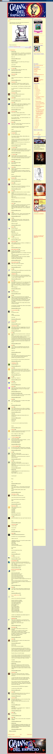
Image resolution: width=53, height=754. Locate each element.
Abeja (12, 399)
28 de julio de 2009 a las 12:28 (16, 66)
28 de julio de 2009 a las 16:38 (16, 343)
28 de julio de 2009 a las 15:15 (16, 293)
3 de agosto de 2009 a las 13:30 (16, 710)
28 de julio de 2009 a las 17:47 (16, 384)
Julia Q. (12, 203)
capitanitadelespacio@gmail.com (39, 74)
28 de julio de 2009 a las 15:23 (16, 319)
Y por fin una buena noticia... (40, 102)
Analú (12, 190)
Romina (12, 533)
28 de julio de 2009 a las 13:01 (16, 152)
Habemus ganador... (39, 117)
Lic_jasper (13, 68)
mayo (37, 120)
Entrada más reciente (11, 734)
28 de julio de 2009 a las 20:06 (16, 435)
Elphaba (12, 386)
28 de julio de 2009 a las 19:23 (16, 427)
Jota (12, 236)
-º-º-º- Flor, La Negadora (15, 437)
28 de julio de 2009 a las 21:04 (16, 483)
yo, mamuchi (13, 147)
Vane (12, 555)
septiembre (37, 93)
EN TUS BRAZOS (14, 560)
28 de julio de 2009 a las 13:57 (16, 216)
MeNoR (12, 161)
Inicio (21, 734)
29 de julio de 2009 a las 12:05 (16, 593)
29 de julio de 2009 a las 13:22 (16, 616)
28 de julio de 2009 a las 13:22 (16, 176)
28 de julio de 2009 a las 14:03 (16, 225)
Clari (12, 290)
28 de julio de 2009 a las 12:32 (16, 72)
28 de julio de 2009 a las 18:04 (16, 397)
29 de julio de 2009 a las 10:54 (16, 567)
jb (11, 212)
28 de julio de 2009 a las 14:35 (16, 267)
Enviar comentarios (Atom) (16, 736)
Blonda (12, 122)
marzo (37, 122)
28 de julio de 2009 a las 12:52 (16, 131)
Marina (12, 280)
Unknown (12, 429)
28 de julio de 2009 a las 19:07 (16, 412)
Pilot (12, 332)
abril (36, 121)
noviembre (37, 90)
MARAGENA (13, 618)
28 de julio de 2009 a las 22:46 (16, 522)
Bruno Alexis (13, 627)
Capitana (29, 47)
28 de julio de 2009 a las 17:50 (16, 391)
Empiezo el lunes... (38, 101)
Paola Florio (13, 92)
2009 (36, 88)
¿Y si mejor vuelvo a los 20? (40, 109)
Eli (11, 295)
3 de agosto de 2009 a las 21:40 (16, 715)
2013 (36, 84)
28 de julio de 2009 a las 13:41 (16, 210)
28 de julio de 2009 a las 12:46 (16, 109)
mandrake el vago (14, 325)
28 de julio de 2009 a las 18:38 (16, 405)
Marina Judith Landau (14, 249)
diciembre (37, 89)
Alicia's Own (13, 74)
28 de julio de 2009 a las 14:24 (16, 239)
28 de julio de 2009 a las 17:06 (16, 361)
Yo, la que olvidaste (14, 310)
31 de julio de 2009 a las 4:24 (15, 704)
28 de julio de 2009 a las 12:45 (16, 100)
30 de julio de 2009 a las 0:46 (15, 690)
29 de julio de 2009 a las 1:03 (15, 531)
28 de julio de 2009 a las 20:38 (16, 450)
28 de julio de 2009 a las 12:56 (16, 145)
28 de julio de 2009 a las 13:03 (16, 165)
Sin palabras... (38, 108)
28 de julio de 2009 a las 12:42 (16, 80)
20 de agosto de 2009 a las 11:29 (16, 729)
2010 (36, 87)
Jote (12, 516)
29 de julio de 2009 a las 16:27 (16, 643)
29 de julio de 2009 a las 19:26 (16, 661)
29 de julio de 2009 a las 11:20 (16, 585)
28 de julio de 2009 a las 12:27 (16, 58)
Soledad (12, 97)
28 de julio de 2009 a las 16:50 (16, 352)
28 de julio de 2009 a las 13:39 (16, 201)
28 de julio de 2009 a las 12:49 (16, 120)
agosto (37, 94)
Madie (12, 587)
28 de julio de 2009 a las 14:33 (16, 260)
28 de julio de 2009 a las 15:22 (16, 308)
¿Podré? (37, 116)
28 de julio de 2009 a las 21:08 (16, 492)
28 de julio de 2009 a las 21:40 (16, 504)
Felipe (12, 381)
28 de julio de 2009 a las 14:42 (16, 272)
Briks (12, 345)
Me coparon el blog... (39, 98)
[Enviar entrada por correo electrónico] (30, 46)
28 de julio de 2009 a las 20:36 (16, 444)
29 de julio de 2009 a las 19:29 (16, 670)
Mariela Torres (13, 241)
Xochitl (12, 102)
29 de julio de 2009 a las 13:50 (16, 625)
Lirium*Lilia (13, 697)
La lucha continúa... (38, 115)
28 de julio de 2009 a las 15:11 (16, 288)
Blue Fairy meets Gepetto (15, 569)
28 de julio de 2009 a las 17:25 (16, 379)
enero (37, 125)
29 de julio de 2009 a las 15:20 (16, 637)
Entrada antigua (29, 734)
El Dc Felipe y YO (14, 494)
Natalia (12, 712)
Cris (12, 376)
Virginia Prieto (13, 524)
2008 (36, 126)
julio (36, 95)
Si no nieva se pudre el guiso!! (40, 103)
